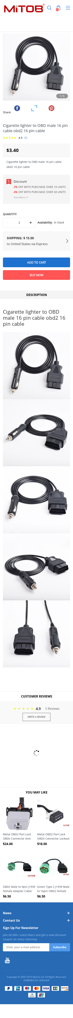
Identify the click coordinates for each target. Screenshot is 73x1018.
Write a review (36, 717)
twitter (34, 108)
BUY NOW (36, 275)
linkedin (17, 116)
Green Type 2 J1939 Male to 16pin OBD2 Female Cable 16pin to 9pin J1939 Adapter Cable (53, 889)
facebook (17, 108)
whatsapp (43, 108)
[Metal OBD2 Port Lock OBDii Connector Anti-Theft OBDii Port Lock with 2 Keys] (19, 813)
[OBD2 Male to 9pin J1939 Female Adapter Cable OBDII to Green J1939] (19, 866)
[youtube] (8, 960)
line (26, 108)
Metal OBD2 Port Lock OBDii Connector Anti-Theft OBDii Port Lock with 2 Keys (17, 836)
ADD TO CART (36, 262)
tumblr (60, 108)
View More (19, 197)
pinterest (51, 108)
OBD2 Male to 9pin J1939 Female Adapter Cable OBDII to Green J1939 (19, 889)
